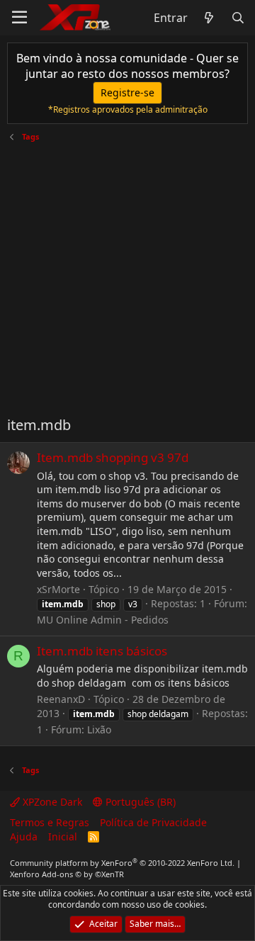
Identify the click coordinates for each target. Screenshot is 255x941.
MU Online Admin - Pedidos (103, 619)
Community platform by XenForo (122, 862)
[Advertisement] (127, 273)
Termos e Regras (49, 822)
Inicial (62, 836)
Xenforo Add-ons (67, 874)
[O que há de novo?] (209, 17)
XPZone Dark (51, 801)
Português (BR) (139, 801)
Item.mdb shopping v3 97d (112, 457)
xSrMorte (58, 589)
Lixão (99, 729)
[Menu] (19, 17)
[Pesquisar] (237, 17)
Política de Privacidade (153, 822)
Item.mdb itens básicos (102, 651)
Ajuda (24, 836)
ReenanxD (61, 699)
